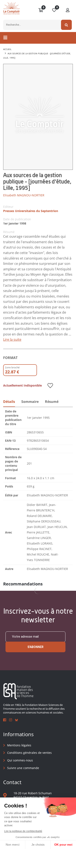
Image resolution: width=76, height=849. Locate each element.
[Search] (66, 25)
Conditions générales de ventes (29, 753)
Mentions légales (19, 745)
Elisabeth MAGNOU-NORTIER (23, 195)
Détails (9, 401)
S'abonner (35, 647)
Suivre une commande (23, 768)
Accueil (7, 49)
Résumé (51, 401)
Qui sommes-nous (20, 760)
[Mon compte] (68, 10)
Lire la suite (12, 339)
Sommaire (30, 401)
